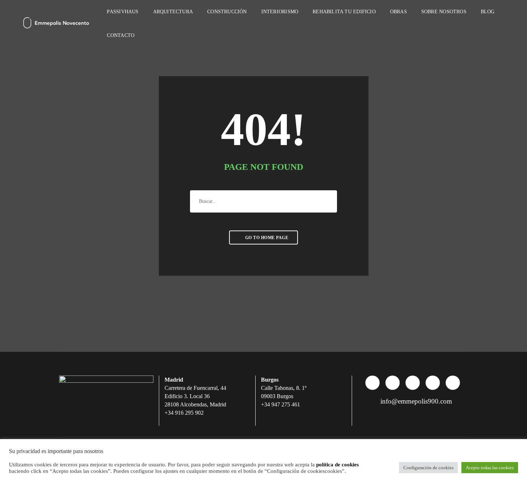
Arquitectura (173, 11)
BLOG (488, 11)
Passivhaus (122, 11)
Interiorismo (280, 11)
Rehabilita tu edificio (344, 11)
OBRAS (398, 11)
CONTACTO (120, 35)
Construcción (227, 11)
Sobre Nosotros (443, 11)
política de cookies (337, 464)
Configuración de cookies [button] (428, 467)
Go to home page (266, 237)
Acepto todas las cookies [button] (490, 467)
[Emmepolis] (56, 23)
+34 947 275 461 (280, 404)
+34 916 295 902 (184, 413)
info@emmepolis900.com (415, 401)
